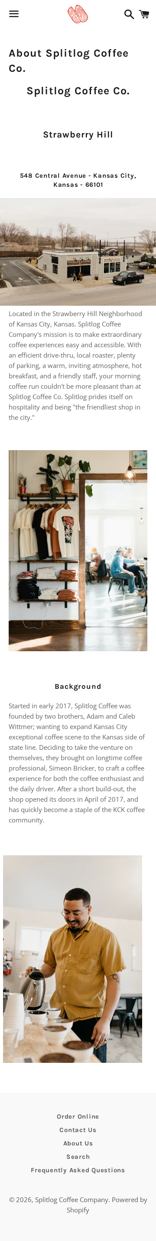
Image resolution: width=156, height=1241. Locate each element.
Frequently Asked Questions (78, 1170)
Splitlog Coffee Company (71, 1199)
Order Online (78, 1116)
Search (78, 1157)
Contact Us (78, 1130)
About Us (78, 1143)
